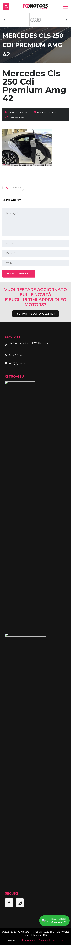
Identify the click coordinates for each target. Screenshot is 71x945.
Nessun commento (18, 117)
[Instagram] (20, 902)
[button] (4, 20)
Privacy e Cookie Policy (51, 940)
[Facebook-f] (9, 902)
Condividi (15, 187)
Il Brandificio (28, 940)
